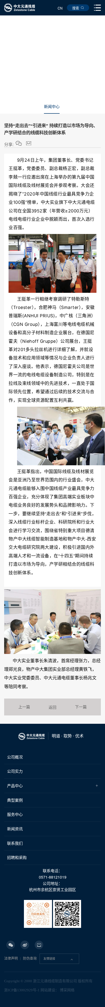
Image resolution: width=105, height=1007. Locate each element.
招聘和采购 (17, 857)
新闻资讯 (15, 829)
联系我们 (15, 843)
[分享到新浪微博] (24, 945)
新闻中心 (52, 107)
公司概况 (15, 757)
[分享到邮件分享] (29, 143)
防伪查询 (30, 958)
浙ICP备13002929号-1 (22, 990)
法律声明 (11, 958)
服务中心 (15, 814)
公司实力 (15, 771)
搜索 (75, 7)
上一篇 (24, 707)
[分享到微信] (19, 143)
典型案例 (15, 800)
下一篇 (81, 707)
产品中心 (15, 785)
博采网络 (67, 990)
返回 (52, 707)
